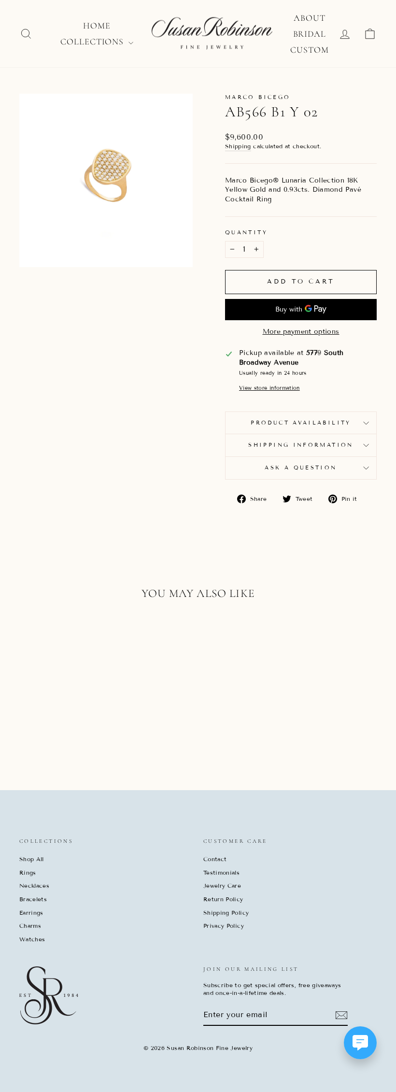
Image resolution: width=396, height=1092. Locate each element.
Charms (30, 925)
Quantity (246, 232)
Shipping (238, 146)
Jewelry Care (222, 885)
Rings (27, 872)
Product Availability (301, 422)
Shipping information (300, 444)
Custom (309, 49)
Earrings (31, 912)
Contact (214, 859)
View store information (269, 387)
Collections (93, 41)
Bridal (309, 33)
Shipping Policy (226, 912)
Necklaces (34, 885)
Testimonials (221, 872)
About (309, 18)
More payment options (301, 331)
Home (97, 25)
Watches (32, 939)
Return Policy (223, 899)
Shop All (31, 859)
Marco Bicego (257, 97)
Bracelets (33, 899)
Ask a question (301, 467)
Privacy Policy (223, 925)
